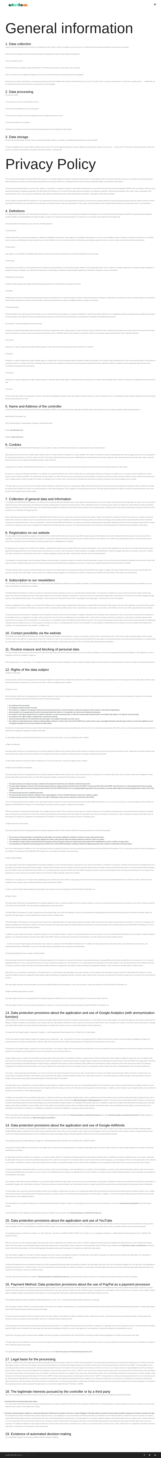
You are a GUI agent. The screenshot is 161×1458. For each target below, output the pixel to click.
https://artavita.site (17, 437)
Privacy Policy (25, 1455)
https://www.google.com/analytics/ (44, 1118)
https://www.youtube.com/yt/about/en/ (134, 1245)
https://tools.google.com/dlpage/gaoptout (87, 1100)
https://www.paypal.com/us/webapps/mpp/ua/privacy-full (73, 1351)
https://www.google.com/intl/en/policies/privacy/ (85, 1115)
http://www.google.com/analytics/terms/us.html (124, 1115)
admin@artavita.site (16, 430)
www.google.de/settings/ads (129, 1203)
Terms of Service (33, 1455)
